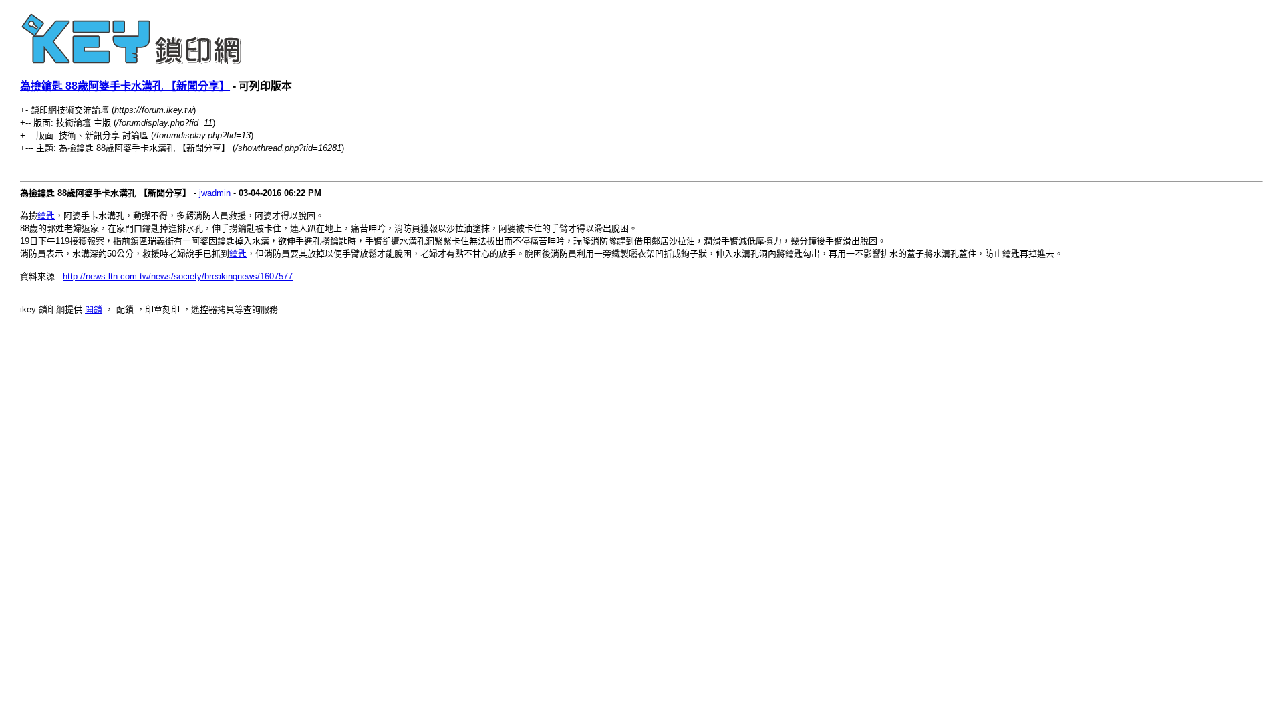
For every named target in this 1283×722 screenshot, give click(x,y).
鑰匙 (46, 216)
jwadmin (215, 193)
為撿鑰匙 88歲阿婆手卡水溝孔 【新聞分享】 (125, 86)
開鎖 (93, 309)
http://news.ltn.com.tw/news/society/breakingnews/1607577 (178, 276)
